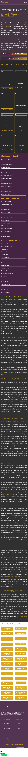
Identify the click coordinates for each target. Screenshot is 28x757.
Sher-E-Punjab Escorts (6, 231)
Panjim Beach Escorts (6, 194)
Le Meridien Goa (4, 281)
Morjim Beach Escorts (6, 186)
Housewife (9, 576)
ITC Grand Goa (4, 260)
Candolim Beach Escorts (6, 178)
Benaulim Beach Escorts (6, 170)
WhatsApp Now (14, 58)
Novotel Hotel (4, 276)
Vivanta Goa (4, 262)
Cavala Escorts (4, 233)
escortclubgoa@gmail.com (10, 740)
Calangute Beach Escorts (7, 172)
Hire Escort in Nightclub (10, 198)
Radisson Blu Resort (5, 287)
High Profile (22, 576)
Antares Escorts (5, 215)
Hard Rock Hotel (4, 278)
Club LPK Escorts (5, 220)
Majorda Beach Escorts (6, 183)
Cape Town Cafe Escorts (6, 206)
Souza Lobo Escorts (5, 236)
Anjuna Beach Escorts (6, 159)
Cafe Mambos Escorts (6, 201)
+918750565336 (19, 54)
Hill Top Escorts (4, 225)
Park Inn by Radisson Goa (6, 246)
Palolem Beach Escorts (6, 191)
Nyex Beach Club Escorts (6, 228)
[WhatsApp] (1, 755)
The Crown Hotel (5, 268)
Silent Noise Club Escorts (6, 217)
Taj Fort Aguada (4, 254)
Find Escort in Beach (9, 156)
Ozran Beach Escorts (6, 189)
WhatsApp (4, 755)
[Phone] (1, 753)
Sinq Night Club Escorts (6, 223)
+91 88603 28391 (7, 738)
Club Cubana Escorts (5, 209)
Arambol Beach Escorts (6, 162)
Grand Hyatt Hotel (5, 265)
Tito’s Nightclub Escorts (6, 204)
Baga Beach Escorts (5, 167)
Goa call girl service (14, 445)
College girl (15, 576)
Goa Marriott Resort (5, 243)
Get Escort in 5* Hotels (10, 241)
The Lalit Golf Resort (5, 284)
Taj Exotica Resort (5, 251)
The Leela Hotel (4, 249)
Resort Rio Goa (4, 270)
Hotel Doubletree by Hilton (7, 273)
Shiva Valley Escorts (5, 212)
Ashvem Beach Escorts (6, 164)
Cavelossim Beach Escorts (7, 175)
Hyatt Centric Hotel (5, 292)
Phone (3, 753)
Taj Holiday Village (5, 257)
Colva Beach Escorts (5, 180)
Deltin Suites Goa (5, 289)
